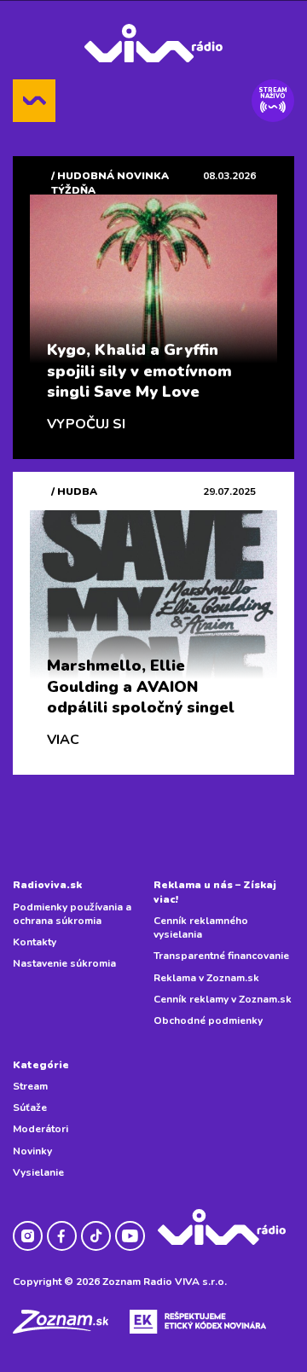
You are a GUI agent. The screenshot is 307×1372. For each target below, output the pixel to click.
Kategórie (41, 1065)
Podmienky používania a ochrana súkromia (72, 913)
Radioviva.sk (47, 885)
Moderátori (40, 1129)
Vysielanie (38, 1172)
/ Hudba (74, 491)
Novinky (32, 1151)
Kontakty (34, 942)
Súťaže (30, 1107)
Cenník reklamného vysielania (201, 927)
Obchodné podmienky (208, 1020)
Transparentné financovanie (221, 955)
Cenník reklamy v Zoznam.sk (223, 999)
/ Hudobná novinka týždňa (110, 182)
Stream (30, 1086)
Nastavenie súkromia (64, 963)
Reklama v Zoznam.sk (206, 978)
